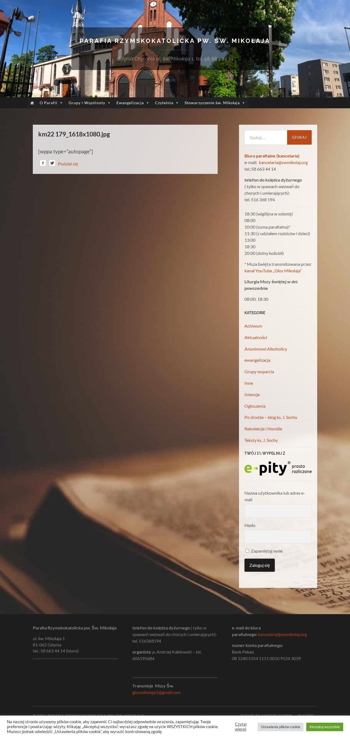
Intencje (252, 394)
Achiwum (253, 325)
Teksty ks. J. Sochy (261, 440)
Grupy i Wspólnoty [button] (87, 102)
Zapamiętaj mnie (266, 550)
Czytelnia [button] (164, 102)
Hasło (249, 525)
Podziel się (68, 163)
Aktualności (255, 337)
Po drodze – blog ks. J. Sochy (270, 417)
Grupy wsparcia (259, 371)
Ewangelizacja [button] (130, 102)
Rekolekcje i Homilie (263, 428)
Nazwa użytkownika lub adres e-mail (274, 496)
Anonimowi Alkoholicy (265, 348)
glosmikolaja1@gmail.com (156, 692)
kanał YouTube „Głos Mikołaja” (273, 270)
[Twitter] (52, 163)
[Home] (32, 102)
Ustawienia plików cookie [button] (280, 727)
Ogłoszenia (255, 406)
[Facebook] (43, 163)
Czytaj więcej (241, 726)
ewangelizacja (257, 360)
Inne (248, 383)
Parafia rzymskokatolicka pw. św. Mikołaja (175, 40)
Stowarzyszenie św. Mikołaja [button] (212, 102)
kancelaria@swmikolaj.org (283, 162)
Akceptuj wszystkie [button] (325, 727)
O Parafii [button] (48, 102)
